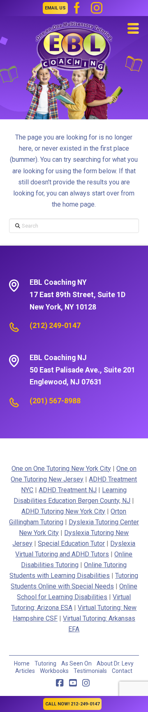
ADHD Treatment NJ (68, 490)
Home (22, 663)
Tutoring (45, 663)
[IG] (96, 8)
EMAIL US (55, 8)
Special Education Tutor (71, 543)
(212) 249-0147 (55, 325)
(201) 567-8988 (55, 401)
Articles (25, 671)
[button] (133, 28)
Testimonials (90, 671)
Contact (122, 671)
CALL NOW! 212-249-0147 (72, 704)
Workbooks (54, 671)
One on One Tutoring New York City (61, 468)
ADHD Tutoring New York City (63, 511)
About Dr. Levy (115, 663)
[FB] (77, 8)
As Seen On (76, 663)
